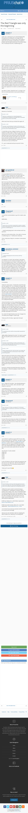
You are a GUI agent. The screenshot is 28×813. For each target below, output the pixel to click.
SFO (7, 107)
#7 (26, 320)
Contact (14, 756)
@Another (4, 442)
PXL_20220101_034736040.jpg (12, 96)
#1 (26, 102)
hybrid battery (17, 28)
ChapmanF (9, 211)
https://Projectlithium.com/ (7, 502)
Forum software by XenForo (14, 810)
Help (8, 711)
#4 (26, 206)
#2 (26, 145)
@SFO (8, 175)
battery (5, 28)
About (14, 748)
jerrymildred (10, 170)
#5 (26, 241)
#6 (26, 273)
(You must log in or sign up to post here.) (14, 523)
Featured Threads (12, 14)
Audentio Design (18, 811)
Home (14, 745)
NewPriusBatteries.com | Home (15, 506)
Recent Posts (19, 14)
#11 (26, 470)
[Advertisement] (14, 53)
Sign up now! (14, 647)
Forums (14, 750)
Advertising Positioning (11, 809)
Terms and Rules (14, 711)
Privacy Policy (21, 711)
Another (8, 200)
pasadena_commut (12, 249)
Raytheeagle (4, 374)
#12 (26, 516)
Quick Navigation (16, 758)
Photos (14, 753)
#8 (26, 372)
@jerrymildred (8, 294)
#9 (26, 396)
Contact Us (4, 711)
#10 (26, 425)
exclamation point (11, 28)
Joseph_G (9, 33)
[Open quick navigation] (26, 19)
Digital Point (19, 809)
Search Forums (4, 14)
